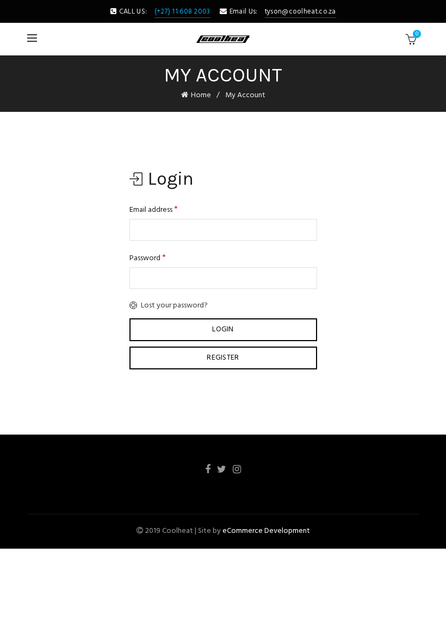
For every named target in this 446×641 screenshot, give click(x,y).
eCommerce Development (266, 531)
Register (223, 357)
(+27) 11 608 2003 (182, 11)
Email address (153, 209)
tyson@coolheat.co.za (300, 11)
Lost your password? (174, 305)
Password (147, 258)
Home (201, 95)
